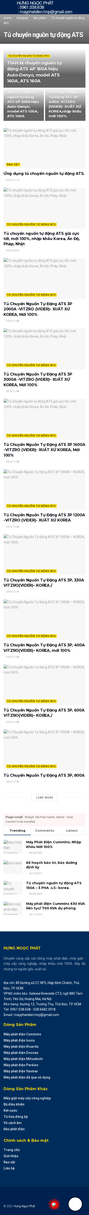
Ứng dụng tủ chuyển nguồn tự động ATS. (44, 173)
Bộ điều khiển (14, 1104)
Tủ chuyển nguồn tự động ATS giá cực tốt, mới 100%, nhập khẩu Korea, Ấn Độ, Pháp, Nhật (42, 238)
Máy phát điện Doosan (21, 1053)
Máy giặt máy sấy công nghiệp (27, 1098)
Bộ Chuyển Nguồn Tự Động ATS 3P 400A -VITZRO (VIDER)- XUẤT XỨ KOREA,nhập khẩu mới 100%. (65, 104)
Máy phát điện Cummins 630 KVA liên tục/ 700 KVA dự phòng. (55, 906)
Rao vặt (13, 164)
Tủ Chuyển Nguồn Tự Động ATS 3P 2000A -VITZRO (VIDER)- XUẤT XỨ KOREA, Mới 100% (38, 309)
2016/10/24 (12, 250)
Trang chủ (12, 1150)
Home (7, 18)
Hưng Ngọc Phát (24, 1206)
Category (22, 18)
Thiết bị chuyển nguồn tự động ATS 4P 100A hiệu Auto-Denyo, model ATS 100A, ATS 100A (23, 104)
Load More (44, 797)
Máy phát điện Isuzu (19, 1040)
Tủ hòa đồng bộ (16, 1117)
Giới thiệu (11, 1156)
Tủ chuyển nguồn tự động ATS (29, 56)
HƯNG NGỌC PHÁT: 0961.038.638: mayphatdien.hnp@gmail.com (44, 7)
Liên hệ (9, 1168)
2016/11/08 (12, 321)
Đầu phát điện (14, 1129)
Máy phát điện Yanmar (21, 1071)
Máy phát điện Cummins (22, 1034)
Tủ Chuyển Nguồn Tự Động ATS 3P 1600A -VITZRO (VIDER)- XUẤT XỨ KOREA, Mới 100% (44, 450)
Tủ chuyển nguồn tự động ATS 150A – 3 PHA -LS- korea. (54, 885)
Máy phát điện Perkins (21, 1065)
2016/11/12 (12, 180)
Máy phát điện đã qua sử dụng (27, 1077)
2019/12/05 (12, 781)
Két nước (10, 1110)
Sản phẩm (39, 18)
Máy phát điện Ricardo (21, 1046)
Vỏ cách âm (13, 1123)
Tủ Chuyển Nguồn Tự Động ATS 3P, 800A (44, 775)
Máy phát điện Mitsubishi (23, 1059)
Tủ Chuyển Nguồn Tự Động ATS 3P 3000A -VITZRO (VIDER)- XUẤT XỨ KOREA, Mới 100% (38, 379)
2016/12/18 (12, 591)
